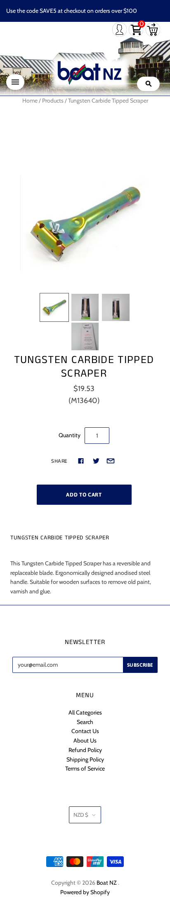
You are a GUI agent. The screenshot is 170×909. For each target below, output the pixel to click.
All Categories (85, 712)
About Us (85, 740)
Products (53, 100)
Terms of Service (85, 768)
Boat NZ (107, 882)
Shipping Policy (85, 759)
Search (85, 722)
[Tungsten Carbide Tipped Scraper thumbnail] (54, 307)
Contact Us (85, 731)
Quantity (69, 435)
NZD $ (80, 814)
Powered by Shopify (85, 892)
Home (30, 100)
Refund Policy (85, 750)
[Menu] (15, 82)
